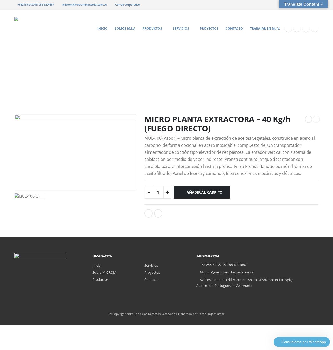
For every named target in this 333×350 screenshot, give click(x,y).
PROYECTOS (209, 28)
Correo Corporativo (127, 5)
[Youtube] (306, 28)
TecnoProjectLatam (211, 314)
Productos (100, 279)
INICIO (102, 28)
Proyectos (152, 272)
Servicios (151, 265)
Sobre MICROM (104, 272)
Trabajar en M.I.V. (265, 28)
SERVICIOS (181, 28)
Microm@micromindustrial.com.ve (226, 272)
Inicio (96, 265)
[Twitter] (297, 28)
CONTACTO (234, 28)
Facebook (148, 213)
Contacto (151, 279)
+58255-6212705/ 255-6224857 (36, 5)
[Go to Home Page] (16, 73)
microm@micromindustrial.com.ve (84, 5)
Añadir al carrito (204, 192)
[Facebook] (288, 28)
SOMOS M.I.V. (125, 28)
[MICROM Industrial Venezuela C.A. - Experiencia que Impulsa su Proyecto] (46, 28)
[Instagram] (314, 28)
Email (158, 213)
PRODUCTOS (152, 28)
